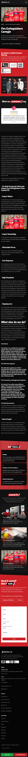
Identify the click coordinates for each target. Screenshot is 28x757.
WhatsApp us (4, 689)
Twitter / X (3, 735)
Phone (4, 614)
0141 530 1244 (4, 673)
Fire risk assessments (6, 708)
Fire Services (4, 696)
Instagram (3, 727)
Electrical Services (5, 702)
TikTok (2, 738)
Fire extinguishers (8, 563)
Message (5, 632)
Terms (8, 748)
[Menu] (26, 2)
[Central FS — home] (5, 2)
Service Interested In (6, 621)
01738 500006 (4, 682)
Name (4, 609)
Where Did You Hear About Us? (7, 626)
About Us (3, 718)
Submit (14, 639)
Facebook (3, 730)
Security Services (5, 699)
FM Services (4, 705)
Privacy (4, 748)
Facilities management (6, 711)
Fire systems (6, 517)
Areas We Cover (5, 721)
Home (2, 24)
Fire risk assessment (9, 540)
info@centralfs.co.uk (6, 686)
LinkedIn (3, 732)
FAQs (2, 724)
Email (4, 619)
